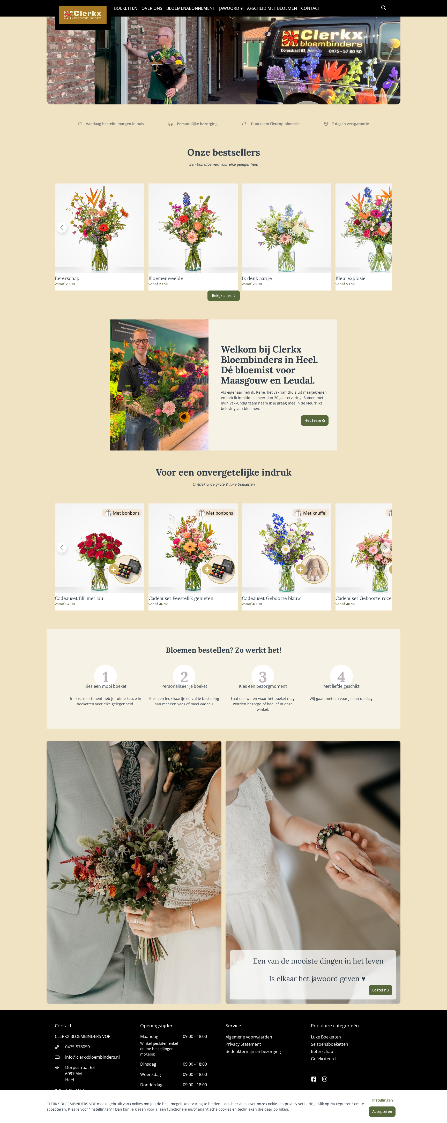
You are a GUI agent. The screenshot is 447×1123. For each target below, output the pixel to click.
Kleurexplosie (351, 278)
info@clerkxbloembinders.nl (92, 1057)
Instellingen (382, 1100)
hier (234, 1103)
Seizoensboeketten (329, 1044)
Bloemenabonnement (190, 8)
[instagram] (324, 1077)
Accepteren (382, 1111)
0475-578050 (77, 1047)
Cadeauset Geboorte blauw (271, 598)
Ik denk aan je (257, 278)
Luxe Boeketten (326, 1037)
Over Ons (151, 8)
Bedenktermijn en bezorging (253, 1051)
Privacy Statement (243, 1044)
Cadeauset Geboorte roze (364, 598)
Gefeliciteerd (323, 1058)
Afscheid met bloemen (272, 8)
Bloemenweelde (165, 278)
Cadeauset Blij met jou (79, 598)
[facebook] (314, 1077)
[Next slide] (385, 227)
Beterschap (67, 278)
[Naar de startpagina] (83, 15)
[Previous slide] (61, 227)
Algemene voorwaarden (249, 1037)
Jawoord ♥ (231, 8)
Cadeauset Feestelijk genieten (180, 598)
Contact (310, 8)
